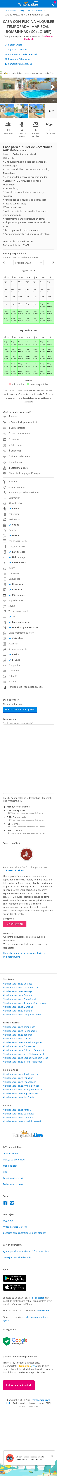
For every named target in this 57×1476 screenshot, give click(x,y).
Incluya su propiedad (14, 1159)
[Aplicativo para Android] (16, 1281)
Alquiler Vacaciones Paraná (17, 1109)
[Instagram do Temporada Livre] (12, 1203)
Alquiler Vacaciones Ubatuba (17, 983)
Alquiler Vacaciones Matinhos (18, 1117)
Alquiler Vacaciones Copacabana (19, 1081)
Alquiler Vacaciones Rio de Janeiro (20, 1074)
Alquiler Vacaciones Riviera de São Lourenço (25, 1003)
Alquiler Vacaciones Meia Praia (18, 1038)
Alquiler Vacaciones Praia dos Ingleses (22, 1042)
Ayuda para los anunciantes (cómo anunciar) (25, 1251)
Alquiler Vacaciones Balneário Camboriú (23, 1050)
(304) (35, 10)
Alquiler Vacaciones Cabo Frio (18, 1077)
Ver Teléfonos (16, 923)
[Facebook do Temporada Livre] (6, 1203)
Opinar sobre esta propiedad (20, 709)
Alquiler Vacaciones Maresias (18, 1006)
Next (52, 87)
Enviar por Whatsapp (19, 59)
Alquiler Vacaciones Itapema (17, 1034)
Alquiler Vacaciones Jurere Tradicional (22, 1061)
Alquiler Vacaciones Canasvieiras (19, 1046)
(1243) (14, 10)
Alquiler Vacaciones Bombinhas (19, 1026)
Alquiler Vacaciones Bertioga (17, 991)
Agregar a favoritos (18, 49)
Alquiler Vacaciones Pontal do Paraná (22, 1121)
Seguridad (8, 1220)
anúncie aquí (43, 1310)
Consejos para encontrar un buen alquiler (24, 1232)
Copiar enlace (15, 44)
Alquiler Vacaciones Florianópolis (20, 1030)
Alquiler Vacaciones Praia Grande (20, 999)
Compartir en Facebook (20, 63)
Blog (5, 1171)
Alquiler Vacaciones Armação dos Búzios (23, 1089)
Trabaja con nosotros (13, 1184)
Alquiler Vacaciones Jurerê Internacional (23, 1054)
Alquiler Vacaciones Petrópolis (18, 1097)
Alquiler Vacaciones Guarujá (17, 995)
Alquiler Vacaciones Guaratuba (19, 1113)
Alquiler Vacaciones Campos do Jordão (22, 1014)
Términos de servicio (13, 1178)
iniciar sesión (38, 1297)
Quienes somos (11, 1153)
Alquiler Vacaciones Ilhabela (17, 1010)
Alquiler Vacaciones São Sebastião (20, 987)
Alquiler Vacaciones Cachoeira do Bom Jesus (25, 1057)
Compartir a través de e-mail (22, 54)
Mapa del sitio (10, 1165)
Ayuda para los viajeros (15, 1226)
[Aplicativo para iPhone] (16, 1289)
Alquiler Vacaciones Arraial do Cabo (21, 1085)
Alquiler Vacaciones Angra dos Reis (21, 1093)
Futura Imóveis (15, 870)
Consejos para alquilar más (17, 1257)
